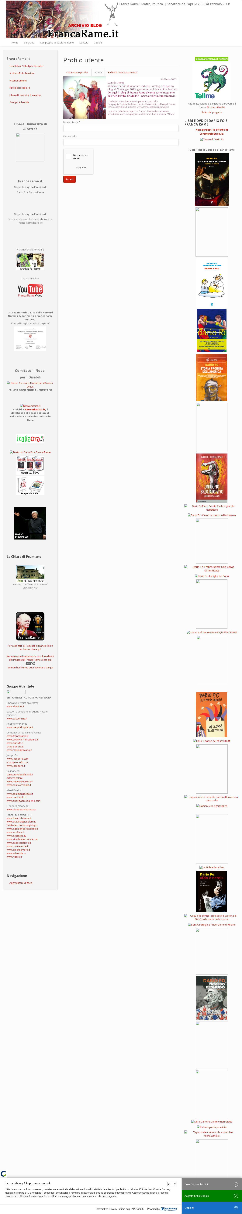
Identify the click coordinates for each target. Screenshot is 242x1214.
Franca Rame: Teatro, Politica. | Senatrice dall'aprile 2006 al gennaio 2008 (174, 4)
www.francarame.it (17, 736)
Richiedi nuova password (122, 72)
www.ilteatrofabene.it (19, 818)
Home (15, 42)
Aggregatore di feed (20, 883)
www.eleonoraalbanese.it (21, 809)
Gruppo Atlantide (19, 102)
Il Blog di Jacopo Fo (19, 87)
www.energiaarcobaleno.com (23, 800)
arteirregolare (15, 778)
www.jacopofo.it (16, 765)
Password (70, 136)
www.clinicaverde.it (18, 846)
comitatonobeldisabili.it (20, 774)
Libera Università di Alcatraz (25, 95)
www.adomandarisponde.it (22, 828)
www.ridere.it (14, 856)
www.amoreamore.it (18, 849)
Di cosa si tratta (216, 107)
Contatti (83, 42)
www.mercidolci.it (16, 797)
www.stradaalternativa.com (22, 839)
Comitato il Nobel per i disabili (26, 66)
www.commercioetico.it (20, 793)
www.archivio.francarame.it (22, 739)
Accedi (99, 73)
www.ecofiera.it (15, 832)
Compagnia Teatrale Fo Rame (57, 42)
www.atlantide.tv (16, 853)
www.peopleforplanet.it (20, 727)
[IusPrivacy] (169, 1209)
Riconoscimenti (18, 80)
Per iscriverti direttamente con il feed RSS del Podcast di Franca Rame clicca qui (30, 658)
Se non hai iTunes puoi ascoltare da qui (30, 667)
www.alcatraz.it (15, 706)
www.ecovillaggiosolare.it (21, 821)
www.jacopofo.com (17, 758)
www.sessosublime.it (19, 842)
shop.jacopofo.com (18, 762)
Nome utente (71, 122)
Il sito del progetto (212, 112)
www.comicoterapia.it (19, 785)
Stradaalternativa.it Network (212, 58)
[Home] (62, 19)
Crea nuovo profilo (77, 72)
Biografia (29, 42)
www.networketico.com (20, 781)
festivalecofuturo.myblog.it (22, 825)
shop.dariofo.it (15, 746)
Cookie (98, 42)
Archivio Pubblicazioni (21, 73)
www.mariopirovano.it (19, 750)
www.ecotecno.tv (16, 835)
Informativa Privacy (106, 1209)
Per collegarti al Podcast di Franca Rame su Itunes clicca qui (30, 647)
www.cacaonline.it (17, 718)
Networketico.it (35, 409)
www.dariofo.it (15, 743)
